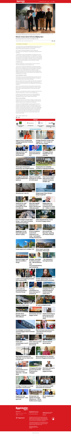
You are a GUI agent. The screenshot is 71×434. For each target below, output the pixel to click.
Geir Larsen (49, 413)
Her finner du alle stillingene (35, 129)
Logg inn (48, 1)
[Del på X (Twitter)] (53, 41)
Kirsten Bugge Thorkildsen (49, 412)
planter (20, 115)
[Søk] (51, 1)
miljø (17, 115)
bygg (26, 115)
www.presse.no (44, 420)
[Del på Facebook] (52, 41)
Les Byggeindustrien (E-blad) (42, 1)
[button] (17, 124)
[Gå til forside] (21, 1)
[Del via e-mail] (54, 41)
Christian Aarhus (36, 412)
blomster (23, 115)
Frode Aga (37, 411)
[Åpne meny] (53, 1)
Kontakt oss (44, 414)
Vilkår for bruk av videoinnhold (33, 426)
